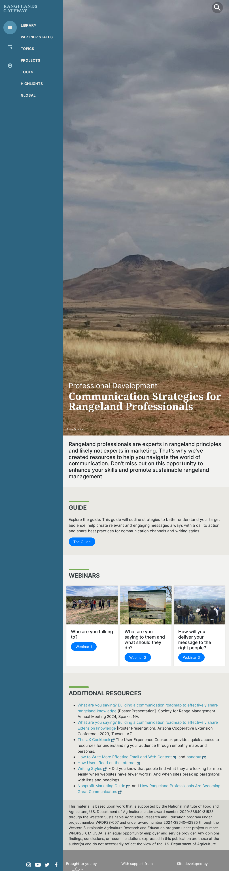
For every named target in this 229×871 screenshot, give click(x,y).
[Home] (86, 869)
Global (28, 95)
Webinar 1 (84, 646)
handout (194, 756)
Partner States (37, 37)
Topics (27, 48)
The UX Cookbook (94, 739)
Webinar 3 (191, 657)
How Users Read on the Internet (107, 762)
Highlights (32, 83)
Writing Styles (90, 768)
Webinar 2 (137, 657)
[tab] (10, 27)
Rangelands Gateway (20, 8)
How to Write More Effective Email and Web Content (125, 756)
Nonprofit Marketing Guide (101, 785)
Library (28, 25)
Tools (27, 72)
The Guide (82, 542)
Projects (30, 60)
